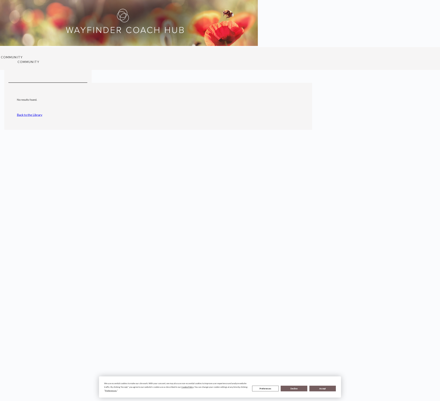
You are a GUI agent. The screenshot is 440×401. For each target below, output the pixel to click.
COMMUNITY (12, 57)
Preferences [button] (111, 390)
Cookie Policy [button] (187, 387)
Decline (294, 388)
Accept (322, 388)
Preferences (265, 388)
